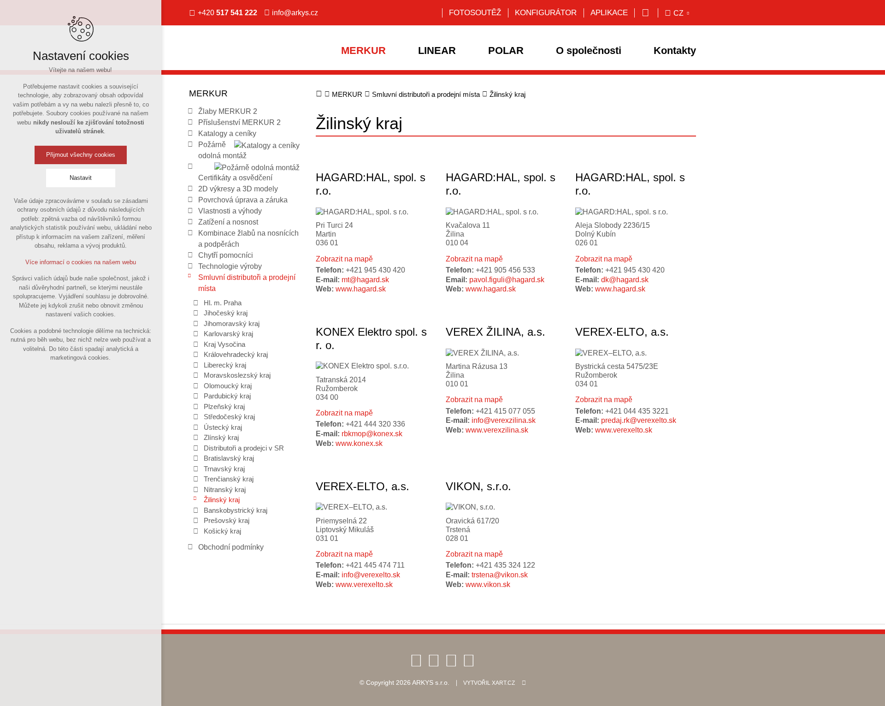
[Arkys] (251, 58)
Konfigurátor (546, 12)
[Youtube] (433, 660)
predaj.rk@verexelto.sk (638, 420)
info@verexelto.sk (371, 575)
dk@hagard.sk (625, 280)
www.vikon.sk (488, 584)
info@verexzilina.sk (504, 420)
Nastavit (81, 177)
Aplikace (609, 12)
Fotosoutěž (475, 12)
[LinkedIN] (451, 660)
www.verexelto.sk (623, 430)
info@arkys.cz (295, 13)
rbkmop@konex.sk (372, 434)
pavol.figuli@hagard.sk (506, 280)
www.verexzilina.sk (497, 430)
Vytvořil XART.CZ (489, 683)
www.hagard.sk (361, 289)
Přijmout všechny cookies (80, 154)
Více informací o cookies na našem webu (80, 262)
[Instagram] (468, 660)
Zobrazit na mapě (344, 259)
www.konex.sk (359, 443)
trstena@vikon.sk (500, 575)
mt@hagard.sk (365, 280)
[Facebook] (416, 660)
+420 (227, 13)
